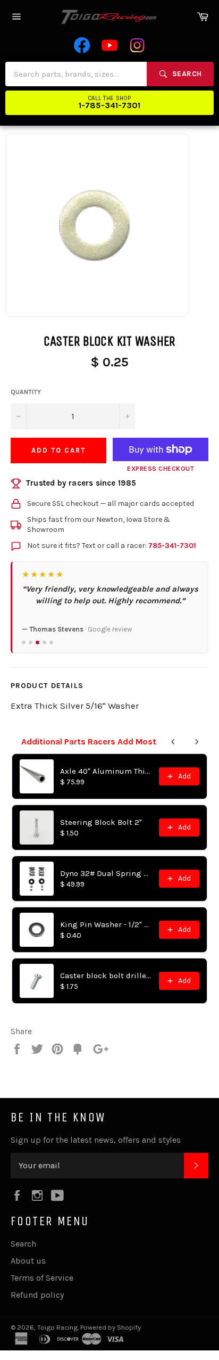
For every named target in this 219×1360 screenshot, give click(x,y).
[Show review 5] (51, 642)
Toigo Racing (57, 1327)
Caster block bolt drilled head (106, 975)
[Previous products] (173, 741)
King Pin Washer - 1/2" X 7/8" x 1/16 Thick (106, 924)
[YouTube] (109, 45)
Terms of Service (42, 1278)
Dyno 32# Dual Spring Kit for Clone (106, 873)
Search (23, 1244)
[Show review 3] (37, 642)
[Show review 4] (44, 642)
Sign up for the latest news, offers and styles (96, 1140)
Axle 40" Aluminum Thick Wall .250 (106, 771)
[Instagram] (137, 45)
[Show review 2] (30, 642)
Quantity (26, 392)
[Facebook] (82, 45)
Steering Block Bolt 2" (101, 822)
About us (28, 1261)
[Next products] (196, 741)
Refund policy (37, 1295)
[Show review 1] (24, 642)
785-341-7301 (172, 545)
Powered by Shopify (110, 1327)
